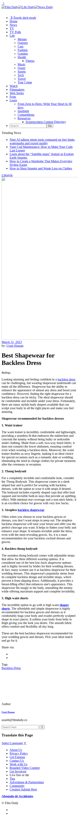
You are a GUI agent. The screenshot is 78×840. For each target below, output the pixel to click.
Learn (13, 100)
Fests (13, 96)
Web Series (17, 93)
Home (13, 21)
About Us (16, 750)
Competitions (26, 114)
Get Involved (18, 771)
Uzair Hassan (14, 345)
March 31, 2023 (12, 342)
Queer (21, 68)
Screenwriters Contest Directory (46, 122)
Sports (22, 71)
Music (21, 64)
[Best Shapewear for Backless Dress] (29, 704)
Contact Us (17, 760)
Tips (12, 778)
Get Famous (17, 757)
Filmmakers (17, 89)
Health (22, 57)
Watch (14, 86)
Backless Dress (11, 668)
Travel (22, 78)
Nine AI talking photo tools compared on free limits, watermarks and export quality (42, 141)
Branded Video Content (25, 768)
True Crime (25, 82)
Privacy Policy (19, 753)
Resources (24, 118)
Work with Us (18, 764)
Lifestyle (7, 175)
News (13, 25)
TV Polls (15, 32)
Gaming (23, 53)
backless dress (66, 379)
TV (12, 28)
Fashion (23, 50)
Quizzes (23, 43)
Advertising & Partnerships (27, 782)
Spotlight (23, 111)
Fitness (30, 60)
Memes (22, 39)
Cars (20, 46)
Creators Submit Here (23, 789)
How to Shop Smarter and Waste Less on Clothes (41, 168)
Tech (21, 75)
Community (17, 786)
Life (12, 35)
